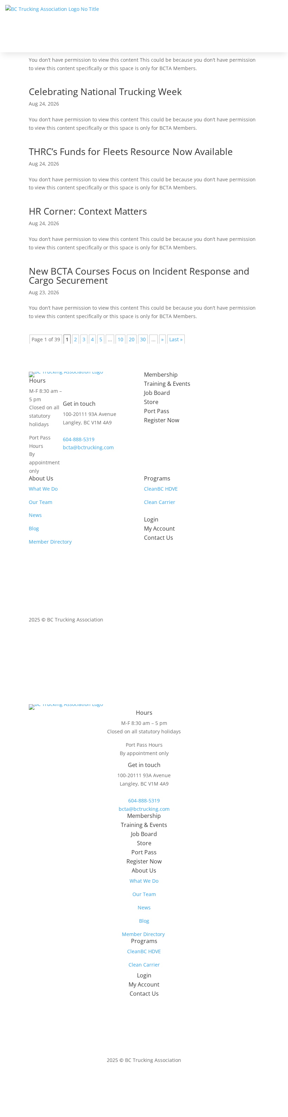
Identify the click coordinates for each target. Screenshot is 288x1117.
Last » (176, 339)
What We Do (43, 488)
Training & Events (167, 384)
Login (151, 519)
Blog (34, 528)
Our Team (40, 502)
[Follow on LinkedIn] (239, 639)
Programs (157, 478)
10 (120, 339)
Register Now (161, 420)
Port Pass (156, 411)
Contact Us (158, 537)
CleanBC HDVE (161, 488)
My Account (159, 528)
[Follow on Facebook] (225, 639)
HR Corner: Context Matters (88, 211)
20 (132, 339)
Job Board (157, 393)
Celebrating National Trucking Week (105, 91)
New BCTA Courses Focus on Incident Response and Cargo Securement (139, 276)
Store (151, 402)
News (35, 515)
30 (143, 339)
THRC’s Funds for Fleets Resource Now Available (131, 151)
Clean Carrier (159, 502)
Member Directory (50, 541)
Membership (161, 374)
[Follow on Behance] (253, 639)
